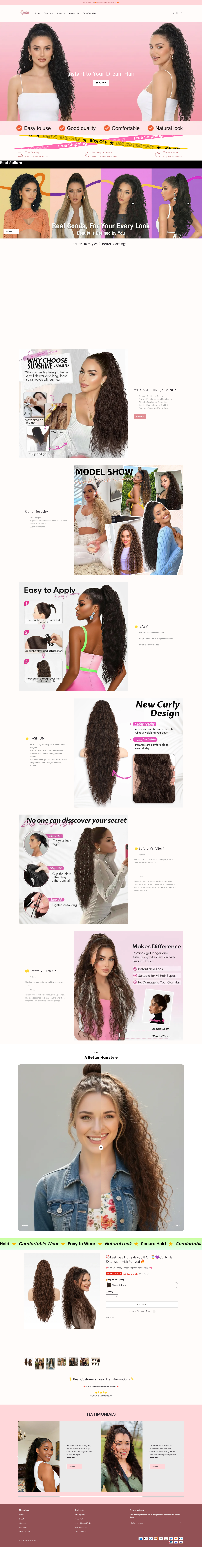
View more (110, 1317)
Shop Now (101, 82)
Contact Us (23, 1527)
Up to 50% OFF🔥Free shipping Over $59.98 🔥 (101, 2)
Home (21, 1515)
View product (11, 231)
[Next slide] (184, 1456)
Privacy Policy (79, 1519)
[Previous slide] (18, 1456)
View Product (74, 1466)
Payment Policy (80, 1531)
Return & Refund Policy (82, 1523)
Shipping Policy (79, 1515)
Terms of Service (80, 1527)
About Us (22, 1523)
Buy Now (140, 416)
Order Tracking (24, 1531)
